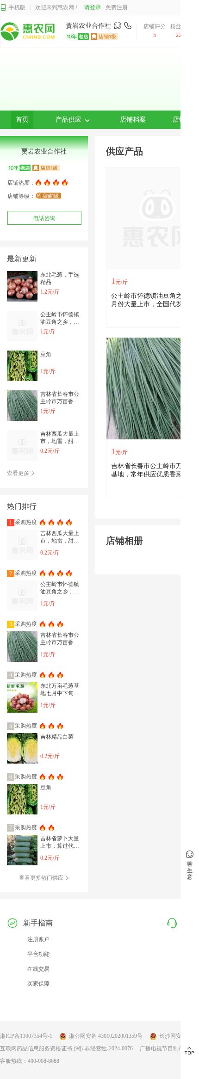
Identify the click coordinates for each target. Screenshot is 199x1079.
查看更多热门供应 (42, 878)
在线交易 (38, 969)
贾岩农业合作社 (88, 25)
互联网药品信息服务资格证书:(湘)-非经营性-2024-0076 (66, 1048)
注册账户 (38, 939)
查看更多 (19, 473)
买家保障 (38, 983)
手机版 (17, 7)
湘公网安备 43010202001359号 (106, 1036)
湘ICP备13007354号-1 (26, 1036)
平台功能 (38, 954)
